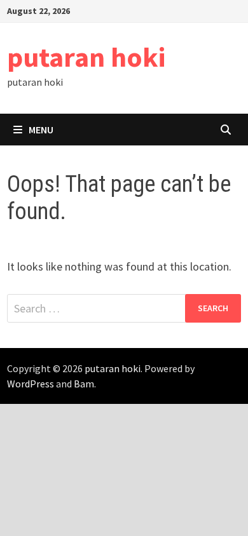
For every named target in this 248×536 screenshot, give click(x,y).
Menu (41, 129)
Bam (84, 383)
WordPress (30, 383)
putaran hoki (86, 56)
